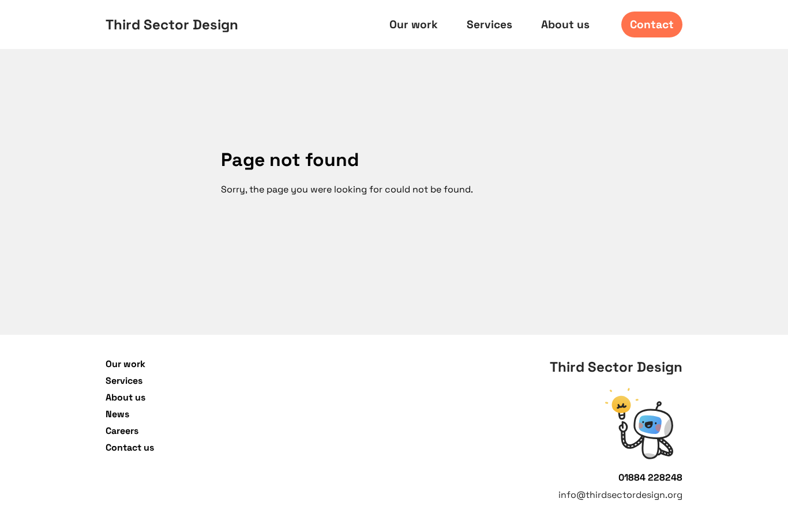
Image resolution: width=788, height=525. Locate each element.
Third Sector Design (172, 24)
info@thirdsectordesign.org (620, 495)
